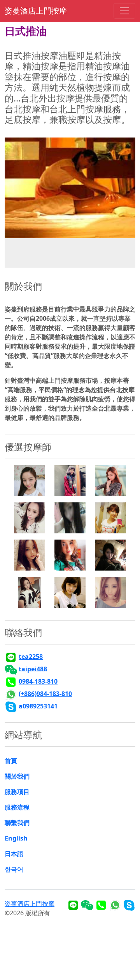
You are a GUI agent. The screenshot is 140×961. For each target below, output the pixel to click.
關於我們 (17, 776)
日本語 (14, 853)
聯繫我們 (17, 822)
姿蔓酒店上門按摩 (36, 10)
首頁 (11, 760)
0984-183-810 (38, 681)
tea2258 (31, 656)
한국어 (14, 869)
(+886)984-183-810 (45, 693)
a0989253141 (38, 706)
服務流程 (17, 807)
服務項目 (17, 791)
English (16, 838)
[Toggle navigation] (124, 11)
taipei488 (33, 669)
